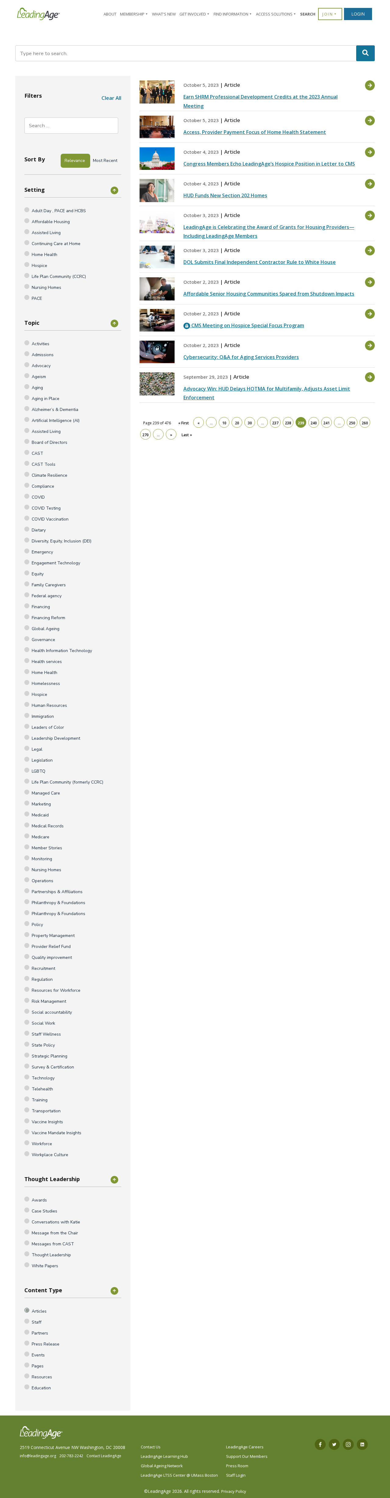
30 (250, 423)
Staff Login (236, 1475)
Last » (187, 434)
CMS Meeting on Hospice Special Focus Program (247, 325)
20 (237, 423)
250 (352, 423)
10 (224, 423)
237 (275, 423)
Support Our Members (247, 1456)
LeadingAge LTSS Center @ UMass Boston (179, 1475)
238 (288, 423)
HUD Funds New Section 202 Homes (225, 195)
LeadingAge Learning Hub (164, 1456)
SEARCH (307, 14)
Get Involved (192, 14)
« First (183, 423)
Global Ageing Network (162, 1465)
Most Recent (105, 160)
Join (327, 14)
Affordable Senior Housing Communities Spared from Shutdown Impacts (268, 293)
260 (365, 423)
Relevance (75, 160)
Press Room (237, 1465)
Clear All (111, 97)
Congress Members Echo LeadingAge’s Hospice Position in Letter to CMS (269, 163)
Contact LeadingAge (104, 1455)
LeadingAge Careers (245, 1447)
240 (313, 423)
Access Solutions (274, 14)
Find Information (231, 14)
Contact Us (151, 1447)
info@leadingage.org (38, 1455)
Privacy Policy (233, 1491)
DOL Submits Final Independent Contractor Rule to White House (259, 262)
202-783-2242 (71, 1455)
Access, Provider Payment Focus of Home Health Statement (254, 132)
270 (145, 434)
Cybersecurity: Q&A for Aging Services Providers (241, 357)
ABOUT (110, 14)
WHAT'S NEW (164, 14)
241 (326, 423)
